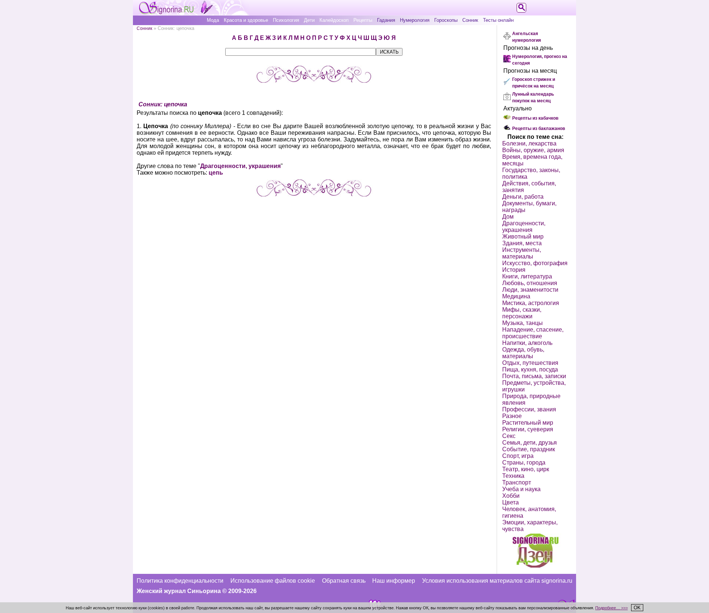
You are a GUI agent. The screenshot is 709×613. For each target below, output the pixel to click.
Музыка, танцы (522, 323)
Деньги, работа (523, 197)
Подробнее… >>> (611, 608)
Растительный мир (527, 422)
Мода (213, 20)
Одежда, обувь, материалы (523, 352)
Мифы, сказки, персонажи (521, 312)
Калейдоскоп (334, 20)
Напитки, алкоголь (527, 343)
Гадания (386, 20)
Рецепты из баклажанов (538, 128)
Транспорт (516, 482)
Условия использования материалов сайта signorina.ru (497, 581)
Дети (309, 20)
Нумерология (414, 20)
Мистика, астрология (530, 303)
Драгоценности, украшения (240, 166)
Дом (508, 216)
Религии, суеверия (527, 429)
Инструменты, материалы (521, 253)
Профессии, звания (529, 409)
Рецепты (362, 20)
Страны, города (523, 462)
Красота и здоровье (246, 20)
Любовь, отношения (529, 283)
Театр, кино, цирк (525, 469)
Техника (513, 476)
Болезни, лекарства (529, 143)
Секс (509, 436)
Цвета (510, 502)
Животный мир (523, 236)
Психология (286, 20)
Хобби (511, 496)
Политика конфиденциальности (180, 581)
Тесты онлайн (498, 20)
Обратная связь (344, 581)
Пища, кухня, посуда (530, 369)
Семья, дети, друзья (529, 442)
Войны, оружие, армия (533, 150)
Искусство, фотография (535, 263)
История (513, 270)
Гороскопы (446, 20)
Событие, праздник (528, 449)
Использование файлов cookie (272, 581)
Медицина (516, 296)
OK (637, 607)
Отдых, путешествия (530, 363)
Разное (512, 416)
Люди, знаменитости (530, 290)
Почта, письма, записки (534, 376)
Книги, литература (527, 276)
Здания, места (522, 243)
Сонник (470, 20)
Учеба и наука (521, 489)
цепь (216, 172)
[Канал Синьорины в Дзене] (535, 565)
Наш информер (393, 581)
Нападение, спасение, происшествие (533, 332)
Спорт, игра (518, 456)
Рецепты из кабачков (535, 118)
